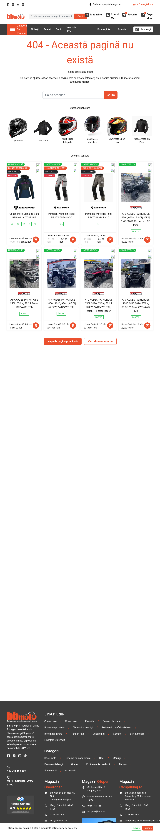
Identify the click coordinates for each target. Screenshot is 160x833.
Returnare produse (54, 727)
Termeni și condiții (83, 727)
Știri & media (137, 733)
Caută (80, 16)
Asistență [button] (145, 29)
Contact (117, 733)
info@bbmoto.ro (58, 820)
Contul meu (50, 721)
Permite (148, 828)
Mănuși (117, 758)
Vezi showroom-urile (100, 341)
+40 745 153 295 (16, 770)
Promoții (102, 29)
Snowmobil (50, 770)
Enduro (123, 764)
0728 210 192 (132, 814)
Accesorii (70, 770)
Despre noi (98, 733)
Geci (101, 758)
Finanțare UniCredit (54, 740)
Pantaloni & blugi (53, 764)
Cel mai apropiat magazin (106, 4)
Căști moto (50, 758)
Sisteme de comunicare (78, 758)
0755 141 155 (94, 805)
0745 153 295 (57, 814)
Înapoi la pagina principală (63, 341)
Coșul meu (71, 721)
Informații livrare (53, 733)
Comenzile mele (111, 721)
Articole (122, 29)
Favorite (89, 721)
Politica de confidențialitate (116, 727)
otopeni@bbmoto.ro (98, 811)
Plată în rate (77, 733)
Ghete (74, 764)
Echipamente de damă (98, 764)
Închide (136, 828)
